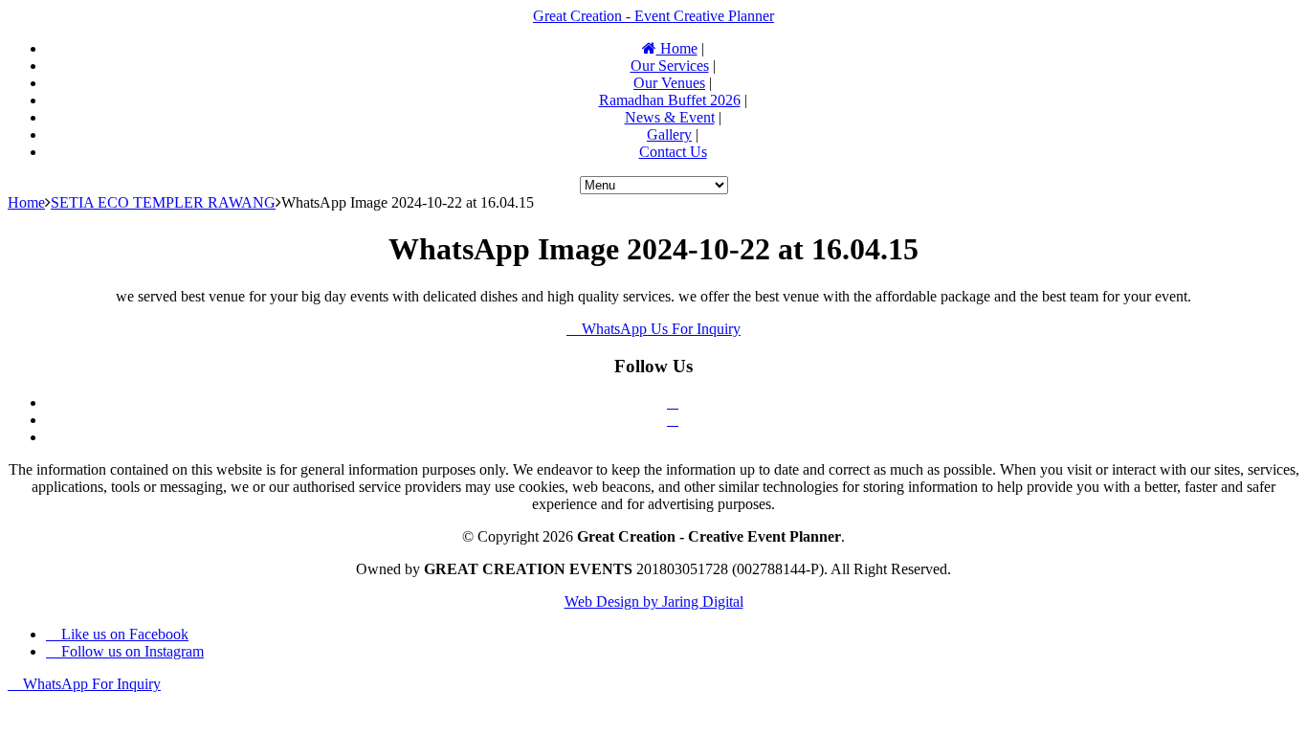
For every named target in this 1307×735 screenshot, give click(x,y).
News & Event (670, 117)
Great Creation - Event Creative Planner (653, 16)
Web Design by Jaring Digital (654, 601)
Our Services (670, 65)
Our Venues (669, 83)
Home (677, 48)
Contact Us (673, 152)
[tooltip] (672, 402)
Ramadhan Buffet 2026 (670, 100)
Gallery (669, 134)
